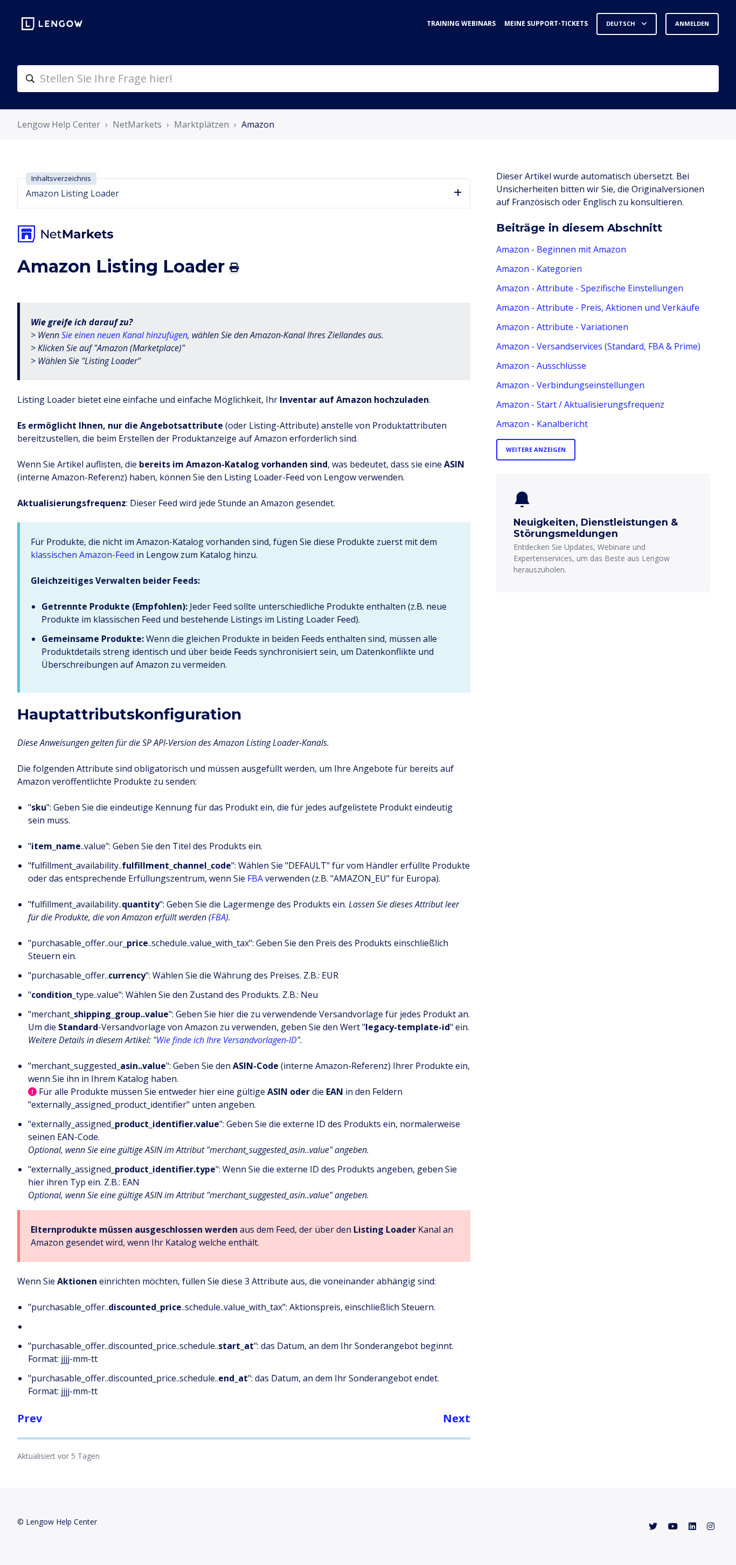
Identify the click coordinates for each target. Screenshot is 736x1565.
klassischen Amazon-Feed (82, 555)
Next (456, 1418)
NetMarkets (137, 124)
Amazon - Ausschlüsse (541, 366)
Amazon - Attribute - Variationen (562, 327)
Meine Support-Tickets (546, 23)
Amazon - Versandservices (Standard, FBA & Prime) (598, 346)
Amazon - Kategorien (539, 269)
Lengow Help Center (58, 124)
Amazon (257, 124)
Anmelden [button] (692, 23)
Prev (29, 1418)
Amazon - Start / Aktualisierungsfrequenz (580, 404)
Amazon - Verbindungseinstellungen (570, 385)
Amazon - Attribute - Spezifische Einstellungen (589, 288)
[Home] (52, 23)
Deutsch (621, 23)
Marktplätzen (201, 124)
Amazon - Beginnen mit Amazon (561, 249)
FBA (255, 878)
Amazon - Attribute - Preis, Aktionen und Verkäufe (597, 307)
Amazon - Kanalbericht (542, 424)
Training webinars (461, 23)
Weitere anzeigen (536, 449)
